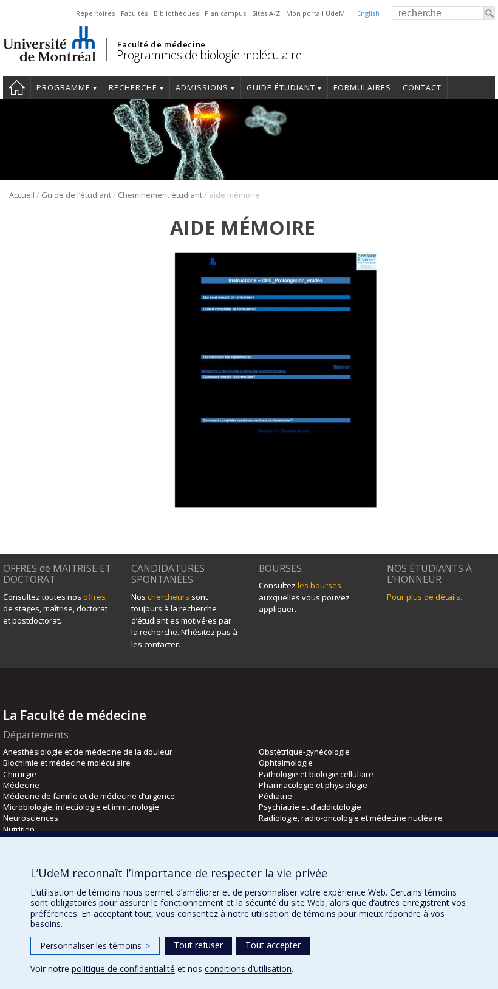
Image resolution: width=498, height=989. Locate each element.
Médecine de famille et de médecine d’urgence (89, 795)
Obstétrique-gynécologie (304, 751)
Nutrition (19, 829)
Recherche (133, 88)
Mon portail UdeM (315, 13)
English (368, 13)
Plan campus (225, 13)
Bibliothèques (176, 13)
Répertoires (95, 13)
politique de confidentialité (123, 968)
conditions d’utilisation (248, 968)
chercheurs (168, 596)
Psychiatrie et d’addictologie (310, 806)
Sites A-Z (266, 13)
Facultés (134, 13)
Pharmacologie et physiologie (313, 785)
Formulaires (362, 88)
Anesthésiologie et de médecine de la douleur (87, 751)
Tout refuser (198, 945)
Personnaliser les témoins (95, 945)
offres (94, 596)
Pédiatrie (275, 795)
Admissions (202, 88)
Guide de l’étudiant (76, 194)
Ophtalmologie (286, 762)
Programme (63, 88)
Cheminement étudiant (160, 194)
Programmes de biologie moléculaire (209, 55)
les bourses (319, 585)
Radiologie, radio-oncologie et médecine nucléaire (351, 817)
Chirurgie (19, 774)
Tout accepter (273, 945)
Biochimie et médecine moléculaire (67, 762)
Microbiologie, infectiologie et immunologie (81, 806)
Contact (422, 88)
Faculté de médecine (161, 44)
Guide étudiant (281, 88)
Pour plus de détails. (424, 596)
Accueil (17, 87)
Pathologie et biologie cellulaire (316, 774)
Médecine (21, 785)
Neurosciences (30, 817)
